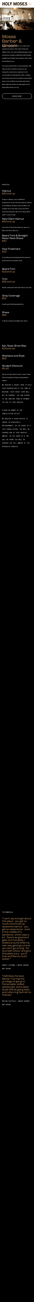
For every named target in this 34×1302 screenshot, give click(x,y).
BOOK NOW (16, 96)
